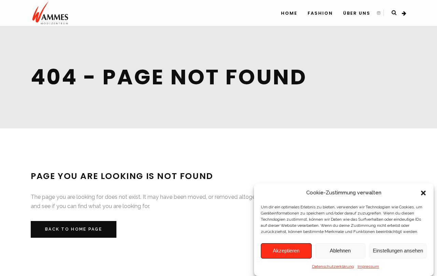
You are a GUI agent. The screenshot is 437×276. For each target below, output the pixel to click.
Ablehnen (340, 251)
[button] (423, 193)
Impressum (368, 266)
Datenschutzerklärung (333, 266)
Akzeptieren (286, 251)
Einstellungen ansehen (398, 251)
